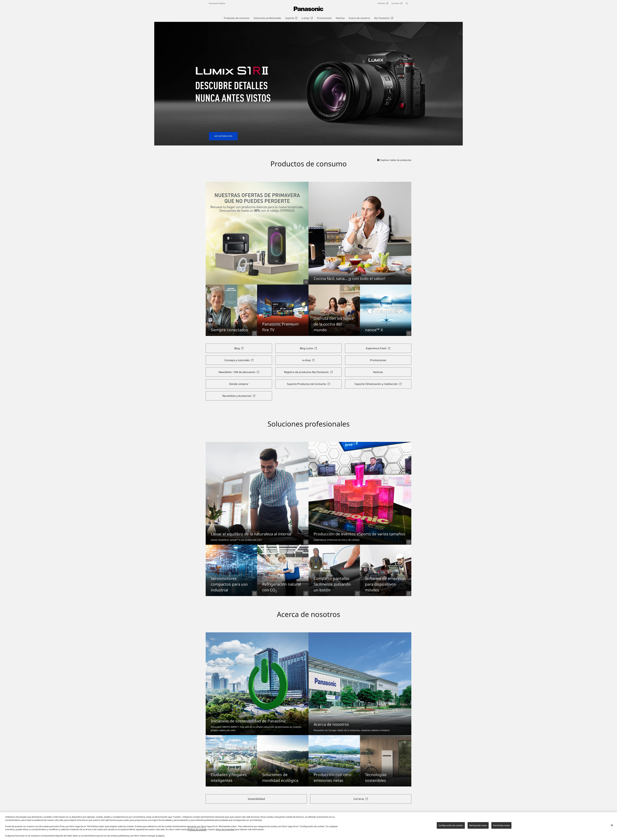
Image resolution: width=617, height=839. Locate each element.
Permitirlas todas (501, 825)
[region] (308, 825)
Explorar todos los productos (395, 160)
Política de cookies (197, 829)
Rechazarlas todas (478, 825)
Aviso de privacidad (225, 829)
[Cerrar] (611, 825)
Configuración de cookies (450, 825)
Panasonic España (217, 3)
